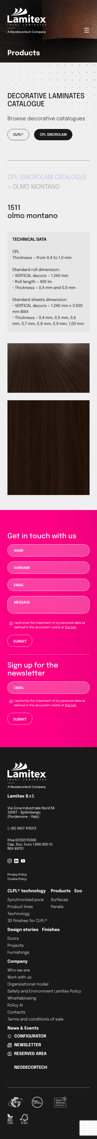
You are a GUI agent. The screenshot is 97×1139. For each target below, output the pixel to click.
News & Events (23, 1028)
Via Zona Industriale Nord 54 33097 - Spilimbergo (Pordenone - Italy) (31, 813)
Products (60, 891)
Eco (78, 891)
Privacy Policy (17, 874)
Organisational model (27, 984)
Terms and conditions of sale (35, 1019)
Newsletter (27, 1045)
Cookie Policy (17, 879)
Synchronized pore (25, 900)
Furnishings (18, 952)
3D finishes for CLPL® (27, 921)
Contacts (16, 1012)
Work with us (19, 977)
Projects (15, 946)
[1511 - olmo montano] (48, 494)
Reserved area (30, 1054)
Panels (57, 907)
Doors (13, 938)
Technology (18, 914)
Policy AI (15, 1005)
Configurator (30, 1036)
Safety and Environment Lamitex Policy (44, 991)
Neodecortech (30, 1068)
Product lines (20, 907)
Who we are (18, 970)
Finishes (51, 930)
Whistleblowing (21, 998)
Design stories (22, 930)
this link (70, 627)
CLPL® (18, 135)
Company (17, 962)
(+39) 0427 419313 (21, 828)
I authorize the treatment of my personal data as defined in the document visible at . (49, 625)
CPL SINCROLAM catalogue (47, 177)
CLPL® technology (26, 891)
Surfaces (59, 900)
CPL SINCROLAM (53, 135)
